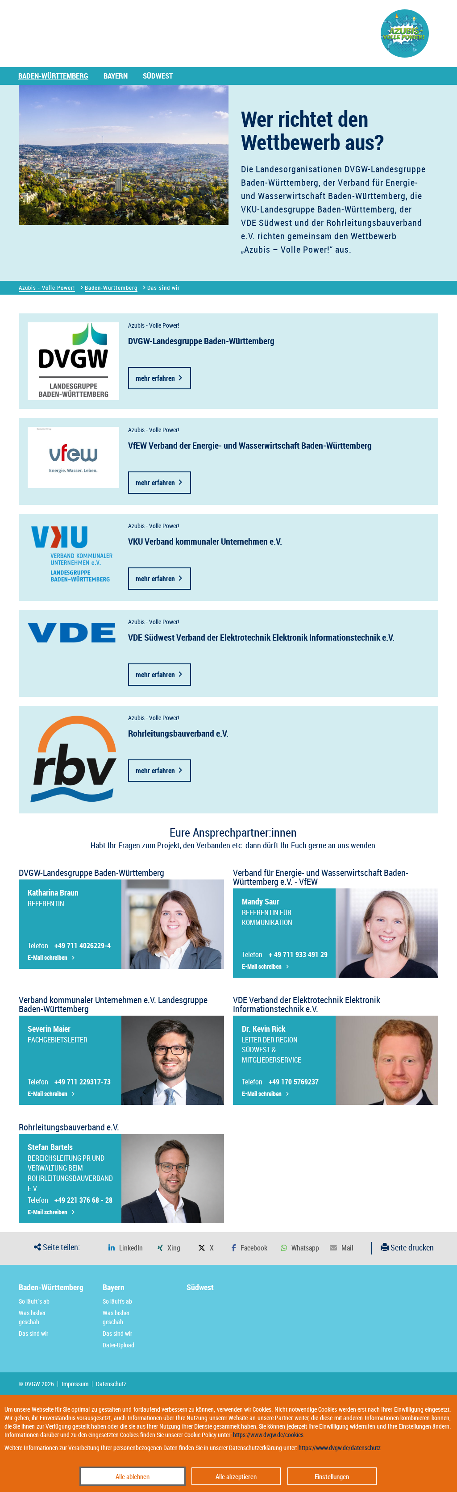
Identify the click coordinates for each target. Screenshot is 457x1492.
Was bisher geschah (32, 1317)
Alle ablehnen (133, 1476)
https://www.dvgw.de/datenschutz (340, 1447)
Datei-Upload (118, 1345)
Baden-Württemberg (53, 76)
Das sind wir (33, 1333)
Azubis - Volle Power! (47, 287)
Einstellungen (332, 1476)
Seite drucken (411, 1247)
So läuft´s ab (34, 1301)
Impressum (75, 1384)
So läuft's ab (117, 1301)
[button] (125, 1248)
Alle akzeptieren (236, 1476)
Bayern (116, 76)
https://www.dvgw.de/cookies (268, 1434)
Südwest (158, 76)
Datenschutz (111, 1384)
